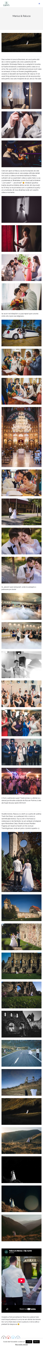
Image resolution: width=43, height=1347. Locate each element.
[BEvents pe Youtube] (8, 1338)
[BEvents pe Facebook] (4, 1338)
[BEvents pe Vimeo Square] (13, 1338)
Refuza (36, 1341)
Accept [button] (29, 1341)
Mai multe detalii (21, 1344)
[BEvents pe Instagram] (18, 1338)
